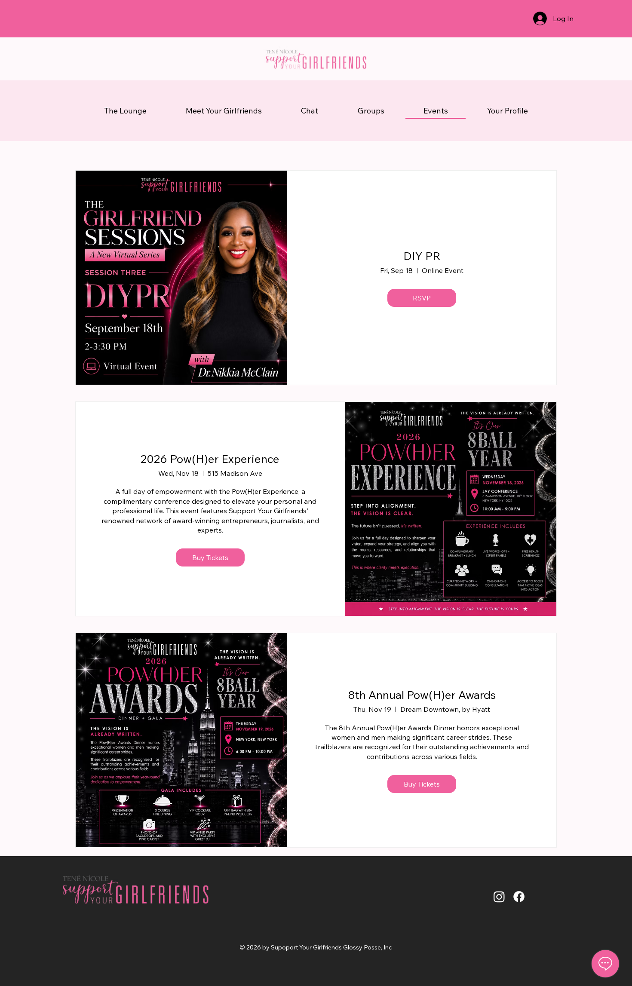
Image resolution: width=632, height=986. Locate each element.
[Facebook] (519, 896)
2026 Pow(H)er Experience (210, 459)
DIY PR (422, 256)
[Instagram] (499, 896)
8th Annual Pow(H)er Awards (422, 695)
